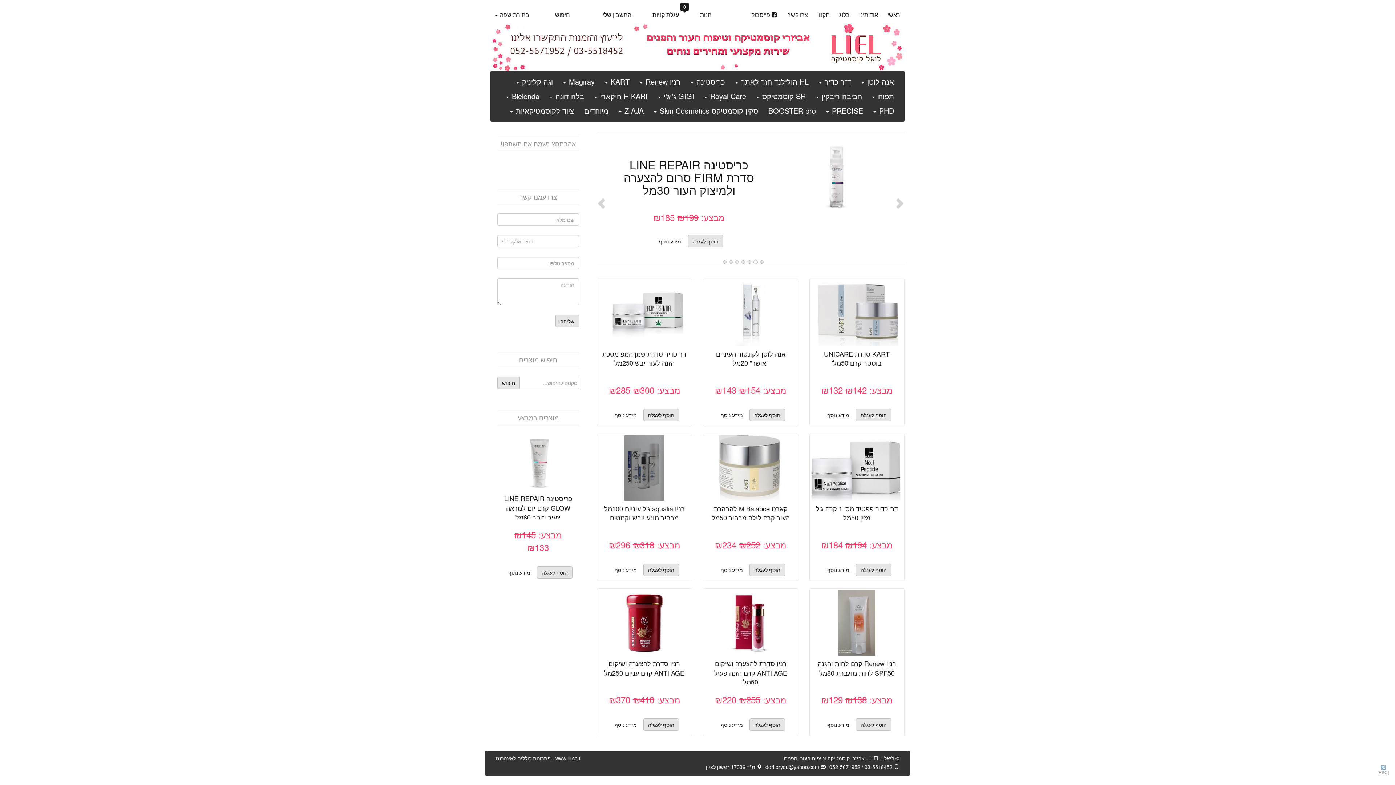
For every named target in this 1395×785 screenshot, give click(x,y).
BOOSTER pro (792, 110)
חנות (706, 15)
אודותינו (868, 15)
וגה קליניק (536, 81)
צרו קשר (798, 15)
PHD (885, 110)
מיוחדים (596, 110)
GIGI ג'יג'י (678, 96)
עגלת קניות (669, 14)
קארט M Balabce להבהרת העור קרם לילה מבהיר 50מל (751, 513)
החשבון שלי (617, 15)
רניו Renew (661, 81)
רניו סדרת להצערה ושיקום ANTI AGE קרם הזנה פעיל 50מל (750, 673)
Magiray (581, 81)
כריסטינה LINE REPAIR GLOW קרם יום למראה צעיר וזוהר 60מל (538, 508)
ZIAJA (633, 110)
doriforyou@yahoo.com (793, 766)
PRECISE (846, 110)
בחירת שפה (513, 15)
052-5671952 (844, 766)
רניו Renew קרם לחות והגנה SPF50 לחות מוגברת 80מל (857, 668)
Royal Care (727, 96)
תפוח (885, 96)
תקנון (823, 15)
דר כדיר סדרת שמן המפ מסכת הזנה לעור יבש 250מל (644, 358)
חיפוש (562, 15)
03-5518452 (879, 766)
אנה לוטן (879, 81)
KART (619, 81)
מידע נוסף (670, 241)
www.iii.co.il (538, 758)
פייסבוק (760, 15)
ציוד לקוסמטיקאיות (544, 110)
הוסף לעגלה (829, 182)
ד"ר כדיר (836, 81)
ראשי (893, 15)
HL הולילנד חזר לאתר (774, 81)
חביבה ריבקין (841, 96)
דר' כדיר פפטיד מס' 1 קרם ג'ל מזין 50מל (857, 513)
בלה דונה (568, 96)
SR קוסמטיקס (783, 96)
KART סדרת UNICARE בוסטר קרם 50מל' (857, 358)
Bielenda (524, 96)
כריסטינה (709, 81)
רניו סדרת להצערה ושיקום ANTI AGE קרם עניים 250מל (644, 668)
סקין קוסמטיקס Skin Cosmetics (708, 110)
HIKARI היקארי (623, 96)
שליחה (567, 321)
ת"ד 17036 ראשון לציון (731, 766)
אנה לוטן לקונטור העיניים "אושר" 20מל (750, 358)
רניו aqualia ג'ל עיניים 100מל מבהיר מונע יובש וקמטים (644, 513)
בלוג (844, 15)
